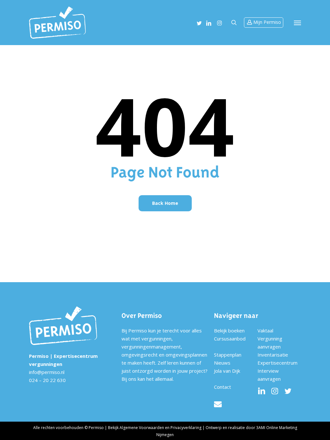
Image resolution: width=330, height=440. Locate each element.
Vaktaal (265, 330)
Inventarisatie (272, 354)
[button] (297, 22)
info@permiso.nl (46, 372)
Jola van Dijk (227, 371)
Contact (222, 387)
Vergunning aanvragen (269, 342)
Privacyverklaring (185, 427)
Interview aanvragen (269, 375)
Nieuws (222, 362)
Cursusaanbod (230, 338)
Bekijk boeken (229, 330)
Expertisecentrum (277, 362)
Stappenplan (227, 354)
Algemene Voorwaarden (142, 427)
